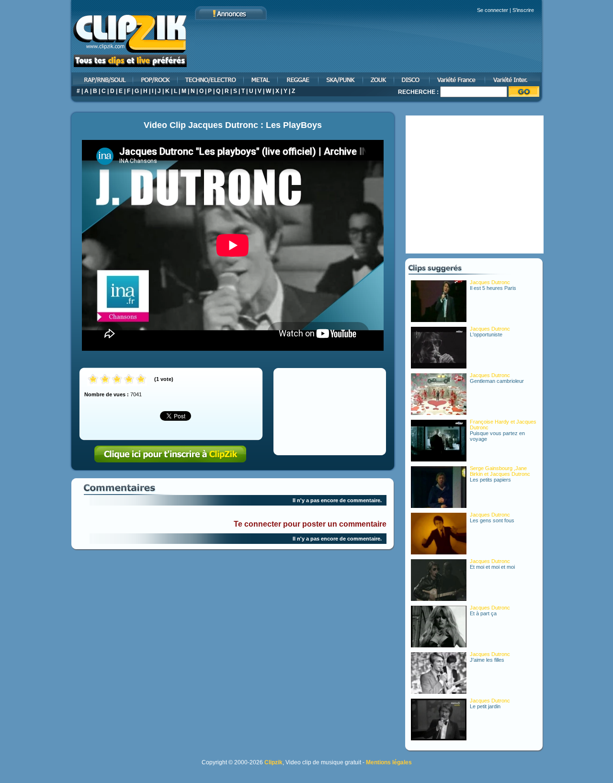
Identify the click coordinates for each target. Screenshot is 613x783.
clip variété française (458, 79)
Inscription (170, 454)
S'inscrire (523, 10)
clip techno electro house (211, 79)
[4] (129, 380)
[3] (117, 380)
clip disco (412, 79)
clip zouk (379, 79)
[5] (141, 380)
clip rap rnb (101, 79)
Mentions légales (389, 762)
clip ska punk (341, 79)
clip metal (261, 79)
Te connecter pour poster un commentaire (310, 524)
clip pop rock (156, 79)
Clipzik (273, 762)
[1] (93, 380)
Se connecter (492, 10)
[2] (105, 380)
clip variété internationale (515, 79)
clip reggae (298, 79)
